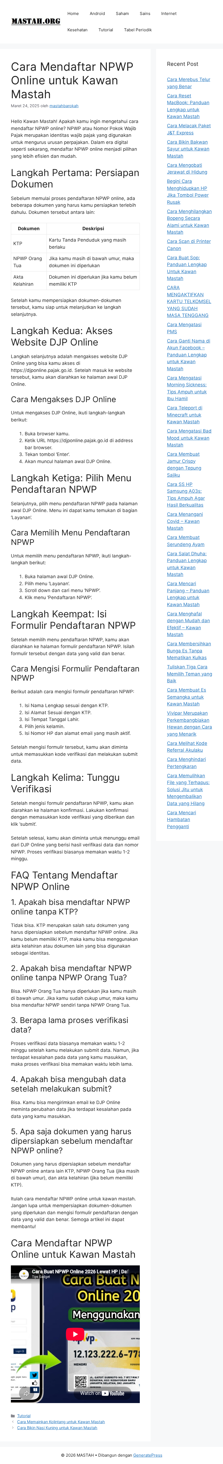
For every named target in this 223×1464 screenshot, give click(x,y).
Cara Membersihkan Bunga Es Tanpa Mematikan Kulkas (189, 650)
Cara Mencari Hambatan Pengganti (181, 819)
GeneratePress (147, 1455)
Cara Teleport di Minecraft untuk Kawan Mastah (184, 414)
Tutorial (105, 29)
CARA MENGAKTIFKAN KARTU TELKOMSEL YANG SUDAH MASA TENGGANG (189, 301)
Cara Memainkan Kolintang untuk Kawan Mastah (61, 1421)
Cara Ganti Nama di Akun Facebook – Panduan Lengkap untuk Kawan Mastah (188, 354)
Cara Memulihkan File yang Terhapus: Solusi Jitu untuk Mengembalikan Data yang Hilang (188, 789)
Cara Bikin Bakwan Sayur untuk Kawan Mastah (188, 149)
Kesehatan (77, 29)
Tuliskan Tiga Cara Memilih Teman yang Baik (189, 673)
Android (97, 13)
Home (73, 13)
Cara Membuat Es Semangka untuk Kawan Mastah (186, 697)
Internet (168, 13)
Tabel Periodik (138, 29)
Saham (122, 13)
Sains (145, 13)
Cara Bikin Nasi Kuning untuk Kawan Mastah (57, 1427)
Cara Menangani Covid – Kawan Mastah (185, 521)
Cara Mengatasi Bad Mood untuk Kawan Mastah (189, 438)
